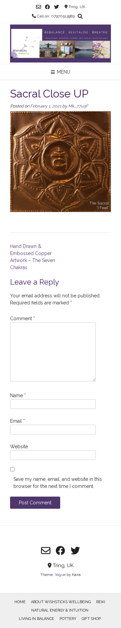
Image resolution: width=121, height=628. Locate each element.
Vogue (60, 575)
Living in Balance (36, 619)
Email (17, 421)
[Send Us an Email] (38, 6)
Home (20, 602)
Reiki (100, 602)
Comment (22, 318)
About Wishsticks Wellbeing (61, 602)
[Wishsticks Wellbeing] (60, 43)
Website (19, 446)
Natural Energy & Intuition (59, 610)
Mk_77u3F (78, 106)
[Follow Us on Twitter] (56, 6)
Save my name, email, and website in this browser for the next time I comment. (57, 482)
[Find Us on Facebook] (47, 6)
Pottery (67, 619)
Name (18, 395)
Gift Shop (91, 619)
